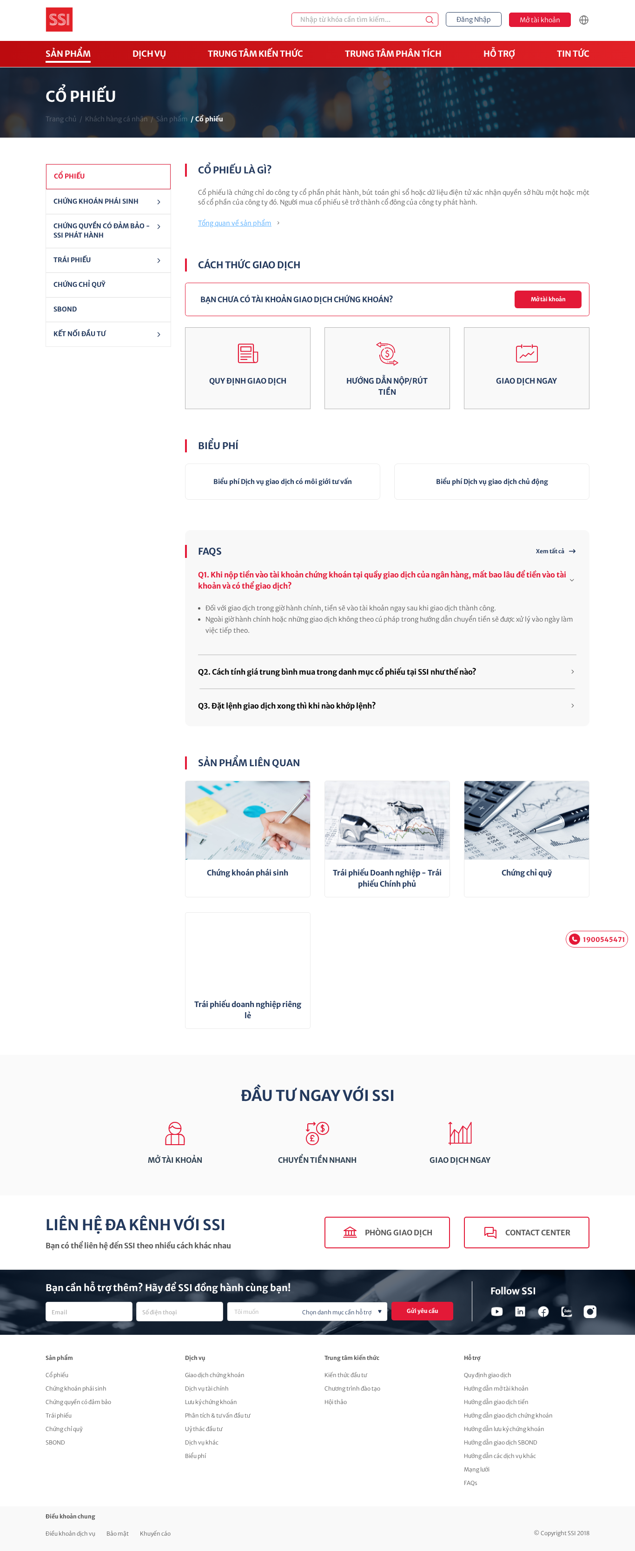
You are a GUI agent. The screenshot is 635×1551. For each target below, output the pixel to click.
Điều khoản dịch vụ (70, 1533)
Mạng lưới (476, 1469)
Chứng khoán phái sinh (76, 1388)
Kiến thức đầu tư (345, 1375)
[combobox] (307, 1311)
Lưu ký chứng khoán (211, 1402)
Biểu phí (195, 1455)
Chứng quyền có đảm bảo (78, 1402)
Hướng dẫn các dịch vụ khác (500, 1455)
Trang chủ (61, 119)
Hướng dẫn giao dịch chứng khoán (508, 1415)
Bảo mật (117, 1533)
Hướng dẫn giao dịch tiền (496, 1402)
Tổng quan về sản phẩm (234, 223)
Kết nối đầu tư (79, 334)
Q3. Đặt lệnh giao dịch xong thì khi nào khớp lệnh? (287, 705)
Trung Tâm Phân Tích (393, 53)
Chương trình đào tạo (352, 1388)
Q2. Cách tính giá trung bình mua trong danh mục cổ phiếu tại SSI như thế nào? (337, 671)
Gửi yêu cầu (422, 1310)
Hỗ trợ (499, 53)
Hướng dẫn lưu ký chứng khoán (504, 1428)
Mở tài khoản (548, 299)
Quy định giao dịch (487, 1375)
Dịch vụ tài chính (207, 1388)
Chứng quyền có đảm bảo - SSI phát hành (101, 230)
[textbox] (322, 1312)
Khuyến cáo (155, 1533)
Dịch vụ (149, 53)
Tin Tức (573, 53)
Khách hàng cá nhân (116, 119)
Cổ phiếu (57, 1375)
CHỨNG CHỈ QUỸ (79, 284)
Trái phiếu (72, 260)
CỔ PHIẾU (69, 176)
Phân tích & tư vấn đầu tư (217, 1415)
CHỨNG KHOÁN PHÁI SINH (96, 201)
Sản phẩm (68, 53)
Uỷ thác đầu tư (203, 1428)
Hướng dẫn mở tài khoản (496, 1388)
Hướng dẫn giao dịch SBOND (500, 1442)
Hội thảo (335, 1402)
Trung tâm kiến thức (255, 53)
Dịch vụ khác (201, 1442)
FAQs (470, 1482)
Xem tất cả (550, 551)
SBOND (65, 309)
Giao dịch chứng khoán (215, 1375)
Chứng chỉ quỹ (64, 1428)
